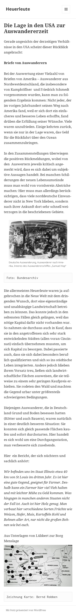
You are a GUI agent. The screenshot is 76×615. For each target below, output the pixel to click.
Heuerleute (18, 9)
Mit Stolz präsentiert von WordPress (26, 610)
